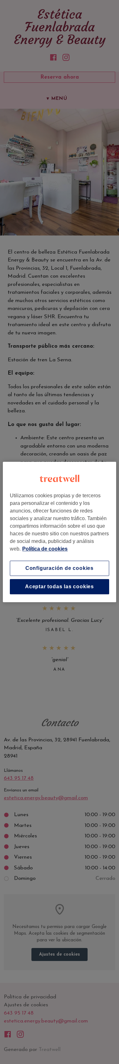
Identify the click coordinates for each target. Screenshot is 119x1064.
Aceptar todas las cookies (59, 586)
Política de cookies (45, 548)
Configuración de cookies (59, 568)
